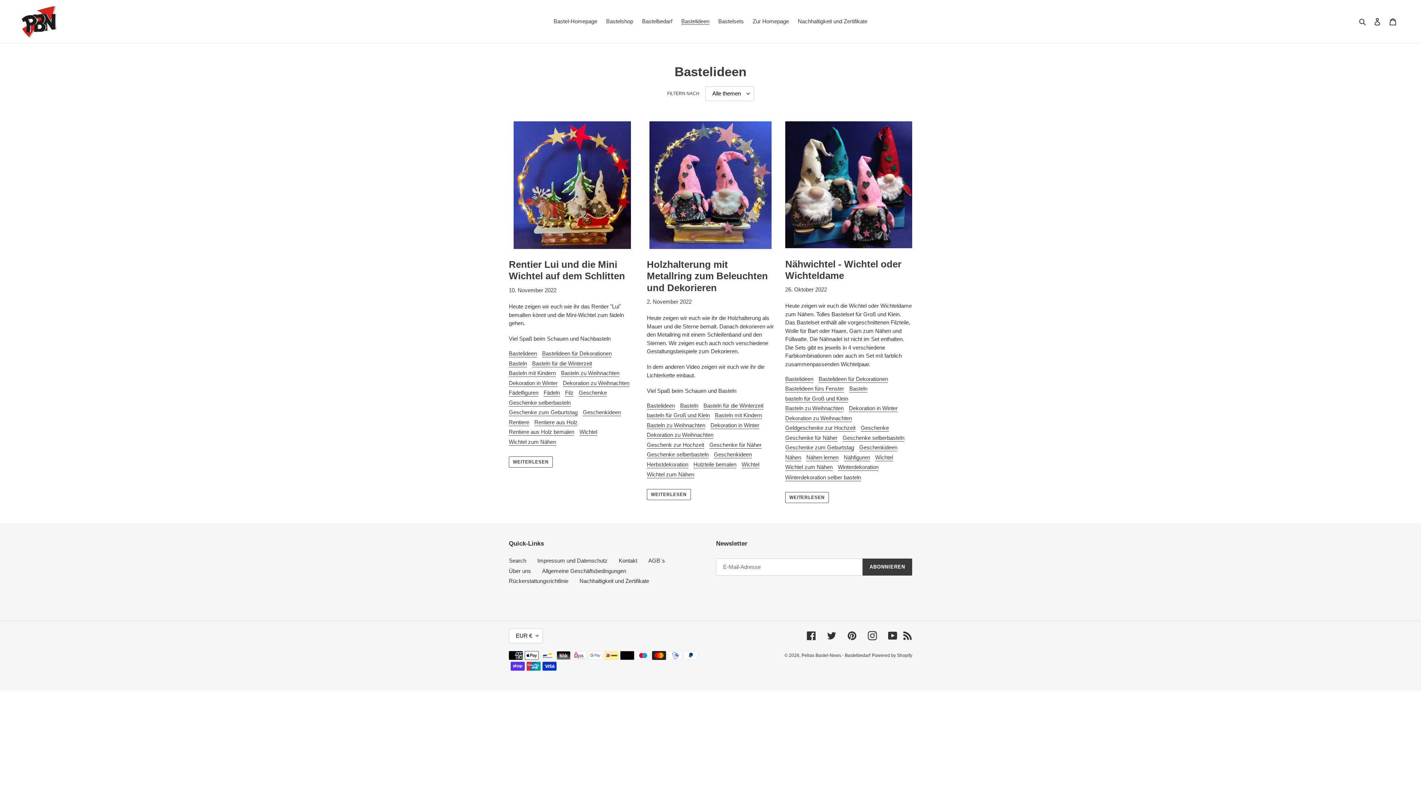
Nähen (793, 457)
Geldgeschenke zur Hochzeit (820, 428)
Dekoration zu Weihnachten (596, 383)
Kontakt (628, 560)
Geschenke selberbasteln (540, 403)
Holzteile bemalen (714, 464)
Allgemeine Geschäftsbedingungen (584, 571)
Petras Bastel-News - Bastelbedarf (836, 655)
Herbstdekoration (667, 464)
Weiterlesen (531, 462)
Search (517, 560)
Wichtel (588, 432)
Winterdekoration (858, 467)
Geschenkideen (602, 412)
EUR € (524, 636)
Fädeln (552, 393)
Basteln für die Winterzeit (562, 363)
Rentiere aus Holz (556, 422)
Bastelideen (523, 353)
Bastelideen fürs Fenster (814, 388)
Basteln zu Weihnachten (590, 373)
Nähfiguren (857, 457)
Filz (569, 393)
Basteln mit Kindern (532, 373)
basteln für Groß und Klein (678, 415)
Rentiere (519, 422)
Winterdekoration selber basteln (823, 477)
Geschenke (593, 393)
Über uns (520, 571)
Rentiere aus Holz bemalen (541, 432)
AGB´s (656, 560)
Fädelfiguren (523, 393)
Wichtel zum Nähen (532, 442)
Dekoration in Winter (533, 383)
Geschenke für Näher (735, 445)
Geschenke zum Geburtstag (543, 412)
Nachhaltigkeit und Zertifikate (614, 581)
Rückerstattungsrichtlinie (538, 581)
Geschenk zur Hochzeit (675, 445)
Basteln (518, 363)
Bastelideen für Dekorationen (577, 353)
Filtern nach (683, 93)
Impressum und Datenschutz (572, 560)
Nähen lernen (822, 457)
